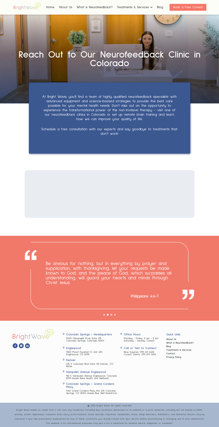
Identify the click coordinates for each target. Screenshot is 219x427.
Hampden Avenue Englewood (86, 372)
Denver (71, 360)
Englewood (73, 348)
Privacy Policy (173, 357)
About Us (65, 7)
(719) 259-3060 (148, 354)
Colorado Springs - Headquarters (89, 334)
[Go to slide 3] (111, 315)
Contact (170, 353)
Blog (160, 7)
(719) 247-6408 (147, 352)
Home (50, 7)
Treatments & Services (178, 350)
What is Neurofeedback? (94, 7)
